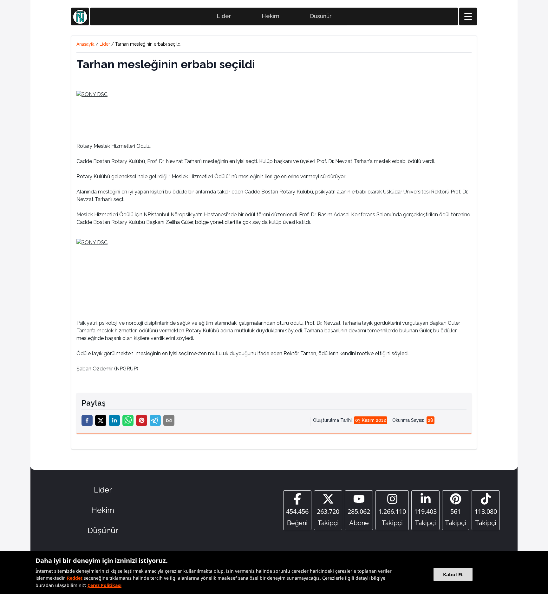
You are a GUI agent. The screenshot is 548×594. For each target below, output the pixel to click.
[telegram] (155, 420)
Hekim (270, 16)
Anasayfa (85, 44)
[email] (168, 420)
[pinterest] (141, 420)
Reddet (74, 578)
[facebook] (87, 420)
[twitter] (100, 420)
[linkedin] (114, 420)
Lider (224, 16)
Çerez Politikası (104, 585)
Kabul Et (453, 574)
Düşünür (321, 16)
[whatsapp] (128, 420)
